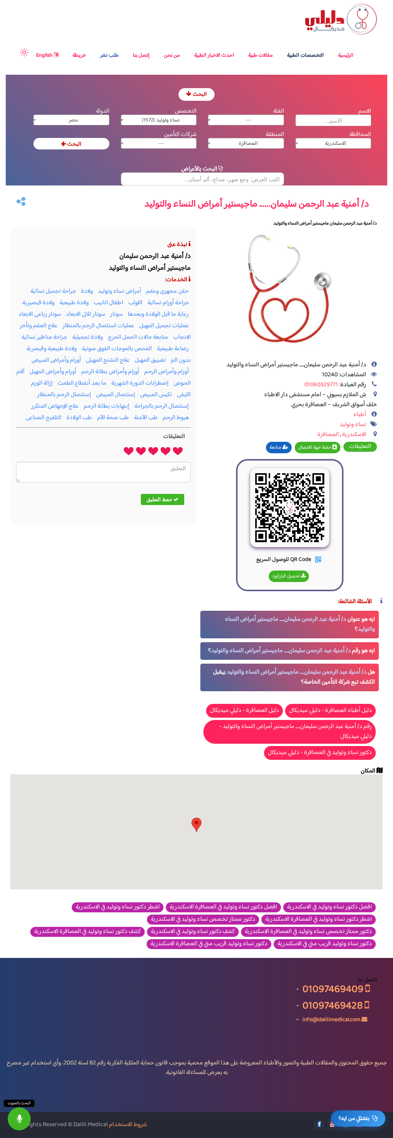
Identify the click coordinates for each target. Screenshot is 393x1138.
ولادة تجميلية (87, 337)
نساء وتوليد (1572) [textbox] (161, 120)
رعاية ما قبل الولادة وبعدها (158, 314)
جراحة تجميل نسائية (53, 291)
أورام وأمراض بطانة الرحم (110, 372)
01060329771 (321, 385)
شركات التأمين (180, 135)
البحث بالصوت (19, 1103)
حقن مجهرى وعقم (167, 291)
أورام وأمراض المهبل (53, 372)
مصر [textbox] (73, 120)
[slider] (153, 450)
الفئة (278, 111)
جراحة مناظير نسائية (44, 337)
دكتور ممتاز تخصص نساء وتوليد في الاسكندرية (203, 920)
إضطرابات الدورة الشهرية (139, 383)
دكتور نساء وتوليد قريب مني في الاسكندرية (324, 944)
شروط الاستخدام (128, 1125)
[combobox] (246, 120)
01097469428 (333, 1006)
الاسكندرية (354, 435)
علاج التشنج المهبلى (108, 360)
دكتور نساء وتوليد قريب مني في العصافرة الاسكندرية (209, 944)
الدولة (102, 111)
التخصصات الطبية (305, 55)
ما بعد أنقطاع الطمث (82, 383)
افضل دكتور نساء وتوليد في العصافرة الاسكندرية (223, 907)
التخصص (185, 111)
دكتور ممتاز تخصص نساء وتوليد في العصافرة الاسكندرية (308, 932)
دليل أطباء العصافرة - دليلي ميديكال (330, 710)
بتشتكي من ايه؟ (354, 1118)
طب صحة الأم (113, 418)
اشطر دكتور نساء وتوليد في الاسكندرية (118, 907)
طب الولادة (79, 418)
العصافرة (328, 435)
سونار (116, 314)
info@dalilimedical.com (331, 1019)
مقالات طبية (260, 55)
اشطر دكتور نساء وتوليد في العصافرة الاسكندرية (318, 920)
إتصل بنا (141, 55)
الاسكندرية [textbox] (335, 143)
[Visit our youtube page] (332, 1125)
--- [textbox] (248, 120)
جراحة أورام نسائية (168, 303)
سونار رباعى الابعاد (39, 314)
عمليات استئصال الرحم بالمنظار (98, 326)
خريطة (79, 55)
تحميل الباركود (286, 576)
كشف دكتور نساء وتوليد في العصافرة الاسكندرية (87, 932)
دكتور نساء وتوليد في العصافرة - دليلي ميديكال (320, 753)
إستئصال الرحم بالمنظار (64, 395)
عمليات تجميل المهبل (164, 326)
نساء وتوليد (353, 425)
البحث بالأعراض (199, 169)
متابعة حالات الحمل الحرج (138, 337)
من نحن (172, 55)
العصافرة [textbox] (248, 143)
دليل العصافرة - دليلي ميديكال (244, 710)
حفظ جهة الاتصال (315, 447)
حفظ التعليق (160, 499)
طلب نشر (109, 55)
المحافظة (360, 135)
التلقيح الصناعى (43, 418)
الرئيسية (345, 55)
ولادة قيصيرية (38, 303)
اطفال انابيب (108, 303)
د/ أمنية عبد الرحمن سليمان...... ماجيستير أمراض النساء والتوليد (300, 624)
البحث (199, 94)
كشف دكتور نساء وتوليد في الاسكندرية (193, 932)
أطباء (359, 415)
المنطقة (275, 135)
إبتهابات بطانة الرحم (106, 406)
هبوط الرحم (176, 418)
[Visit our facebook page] (319, 1125)
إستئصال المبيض (115, 395)
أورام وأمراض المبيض (56, 360)
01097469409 (333, 989)
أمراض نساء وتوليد (119, 291)
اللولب (135, 303)
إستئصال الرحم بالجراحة (161, 406)
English (45, 55)
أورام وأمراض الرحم (166, 372)
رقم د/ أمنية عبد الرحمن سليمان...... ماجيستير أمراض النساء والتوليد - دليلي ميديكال (295, 731)
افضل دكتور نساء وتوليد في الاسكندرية (329, 907)
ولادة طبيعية (74, 303)
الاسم (364, 111)
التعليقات (360, 447)
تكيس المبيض (156, 395)
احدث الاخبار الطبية (214, 55)
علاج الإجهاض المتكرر (55, 406)
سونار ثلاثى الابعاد (85, 314)
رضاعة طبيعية (173, 349)
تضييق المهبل (150, 360)
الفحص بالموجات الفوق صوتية (117, 349)
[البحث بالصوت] (19, 1118)
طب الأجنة (146, 418)
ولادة (87, 291)
